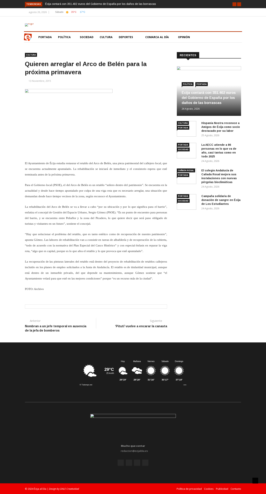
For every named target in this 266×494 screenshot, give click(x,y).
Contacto (236, 489)
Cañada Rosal (186, 170)
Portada (45, 37)
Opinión (184, 37)
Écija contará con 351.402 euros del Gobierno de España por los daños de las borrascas (100, 3)
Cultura (106, 37)
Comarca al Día (157, 37)
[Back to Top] (255, 481)
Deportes (126, 37)
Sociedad (86, 37)
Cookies (209, 489)
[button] (234, 4)
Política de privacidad (189, 489)
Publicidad (222, 489)
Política (64, 37)
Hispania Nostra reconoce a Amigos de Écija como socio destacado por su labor (220, 126)
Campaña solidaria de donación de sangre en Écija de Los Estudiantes (220, 200)
